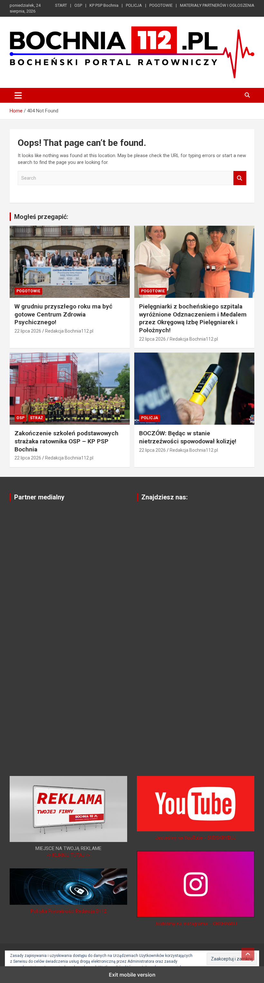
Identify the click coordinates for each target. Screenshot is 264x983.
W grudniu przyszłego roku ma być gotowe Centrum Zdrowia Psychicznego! (63, 314)
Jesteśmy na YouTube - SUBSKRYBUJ (196, 838)
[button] (232, 959)
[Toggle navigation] (18, 95)
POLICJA (134, 5)
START (61, 5)
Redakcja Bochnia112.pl (69, 331)
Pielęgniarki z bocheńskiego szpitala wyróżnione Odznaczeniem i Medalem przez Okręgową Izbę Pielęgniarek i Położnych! (193, 318)
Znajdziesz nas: (164, 497)
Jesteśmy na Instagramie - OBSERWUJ (196, 924)
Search (239, 178)
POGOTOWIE (161, 5)
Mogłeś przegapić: (41, 217)
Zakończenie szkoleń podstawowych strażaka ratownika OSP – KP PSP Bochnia (66, 441)
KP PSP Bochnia (104, 5)
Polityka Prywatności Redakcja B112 (69, 911)
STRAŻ (36, 418)
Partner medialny (39, 497)
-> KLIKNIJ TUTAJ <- (68, 855)
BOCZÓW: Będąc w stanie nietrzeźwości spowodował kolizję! (187, 437)
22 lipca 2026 (27, 331)
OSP (78, 5)
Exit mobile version (132, 974)
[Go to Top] (247, 954)
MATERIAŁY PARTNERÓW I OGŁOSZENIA (217, 5)
